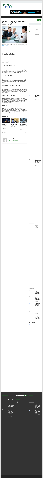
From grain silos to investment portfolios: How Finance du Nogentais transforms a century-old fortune (23, 126)
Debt (8, 16)
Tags (39, 23)
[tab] (31, 24)
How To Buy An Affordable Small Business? (37, 27)
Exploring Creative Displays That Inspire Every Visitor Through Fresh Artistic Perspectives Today (38, 305)
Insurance (16, 16)
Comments (35, 23)
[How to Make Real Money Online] (31, 311)
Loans (20, 16)
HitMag (39, 476)
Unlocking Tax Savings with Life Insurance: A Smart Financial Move (35, 398)
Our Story (17, 402)
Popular (30, 23)
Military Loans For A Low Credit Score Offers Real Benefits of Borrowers (37, 225)
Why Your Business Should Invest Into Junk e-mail (37, 32)
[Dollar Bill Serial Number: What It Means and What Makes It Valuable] (31, 315)
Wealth (23, 16)
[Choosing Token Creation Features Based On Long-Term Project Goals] (31, 290)
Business (4, 16)
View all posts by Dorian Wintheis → (13, 140)
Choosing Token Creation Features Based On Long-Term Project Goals (5, 126)
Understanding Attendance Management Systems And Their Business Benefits (37, 298)
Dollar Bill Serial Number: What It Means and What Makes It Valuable (37, 317)
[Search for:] (35, 20)
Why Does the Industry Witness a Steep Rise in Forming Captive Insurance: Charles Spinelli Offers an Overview (37, 405)
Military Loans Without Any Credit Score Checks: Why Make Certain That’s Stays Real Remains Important (38, 161)
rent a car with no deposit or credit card (14, 125)
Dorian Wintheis (10, 24)
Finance (11, 16)
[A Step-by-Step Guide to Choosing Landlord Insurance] (31, 410)
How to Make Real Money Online (37, 311)
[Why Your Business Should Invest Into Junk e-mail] (31, 31)
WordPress (35, 476)
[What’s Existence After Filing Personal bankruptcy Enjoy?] (31, 95)
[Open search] (40, 17)
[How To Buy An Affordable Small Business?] (31, 26)
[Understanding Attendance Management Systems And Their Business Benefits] (31, 296)
